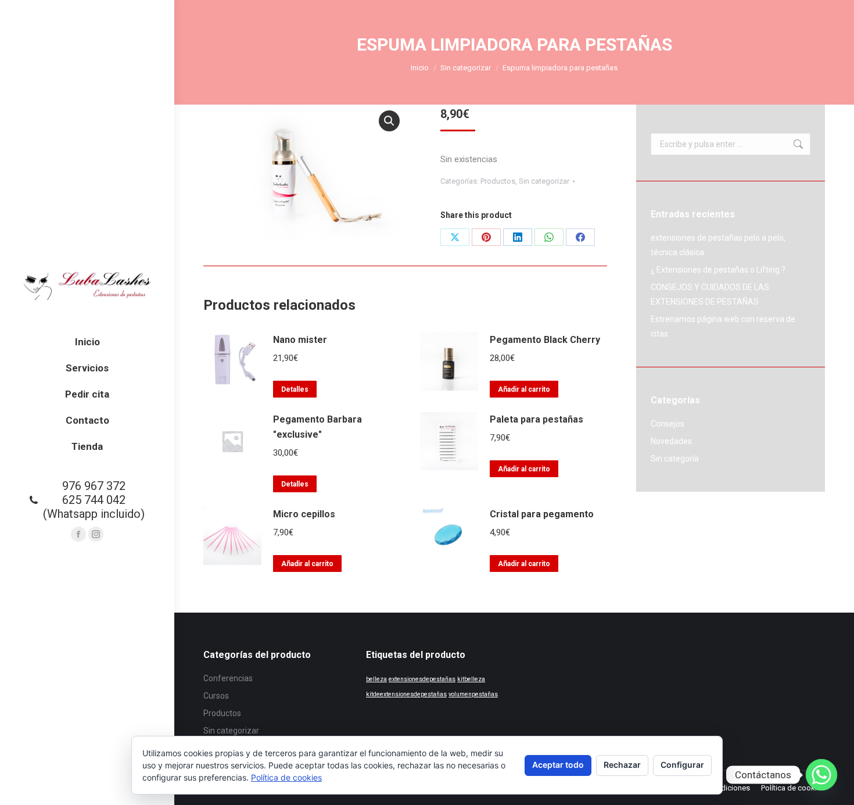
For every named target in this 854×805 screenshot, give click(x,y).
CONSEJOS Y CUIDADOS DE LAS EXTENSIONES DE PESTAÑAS (710, 294)
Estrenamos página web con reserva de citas (723, 326)
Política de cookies (286, 777)
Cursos (216, 695)
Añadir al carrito (524, 389)
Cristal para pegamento (542, 514)
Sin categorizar (544, 181)
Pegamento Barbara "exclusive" (317, 427)
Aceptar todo (558, 765)
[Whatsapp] (821, 774)
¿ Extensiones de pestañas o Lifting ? (718, 269)
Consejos (667, 423)
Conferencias (228, 678)
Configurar (682, 765)
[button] (389, 120)
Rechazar (622, 765)
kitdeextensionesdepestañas (406, 694)
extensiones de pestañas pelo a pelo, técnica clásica (718, 245)
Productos (497, 181)
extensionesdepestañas (422, 679)
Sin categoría (675, 458)
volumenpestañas (473, 694)
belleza (376, 679)
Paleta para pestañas (536, 419)
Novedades (671, 441)
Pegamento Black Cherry (545, 339)
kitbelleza (471, 679)
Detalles (294, 389)
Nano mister (300, 339)
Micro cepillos (304, 514)
